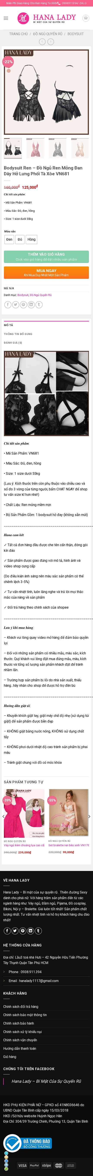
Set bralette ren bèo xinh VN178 (69, 845)
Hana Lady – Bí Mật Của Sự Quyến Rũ (46, 1081)
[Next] (82, 92)
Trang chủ (18, 34)
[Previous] (11, 92)
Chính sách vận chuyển (20, 1040)
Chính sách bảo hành (18, 1023)
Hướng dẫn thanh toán (19, 1048)
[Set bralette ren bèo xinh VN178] (68, 813)
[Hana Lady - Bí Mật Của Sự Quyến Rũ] (47, 18)
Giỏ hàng (9, 1057)
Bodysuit (75, 34)
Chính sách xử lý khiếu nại (22, 1032)
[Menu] (5, 18)
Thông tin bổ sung (18, 334)
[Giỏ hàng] (85, 18)
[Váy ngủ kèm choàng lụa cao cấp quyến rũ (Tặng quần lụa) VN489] (24, 813)
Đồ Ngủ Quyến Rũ (47, 34)
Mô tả (8, 325)
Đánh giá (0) (13, 342)
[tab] (46, 325)
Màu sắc (10, 231)
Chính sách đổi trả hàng (20, 1007)
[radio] (9, 239)
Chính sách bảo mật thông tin (25, 1015)
